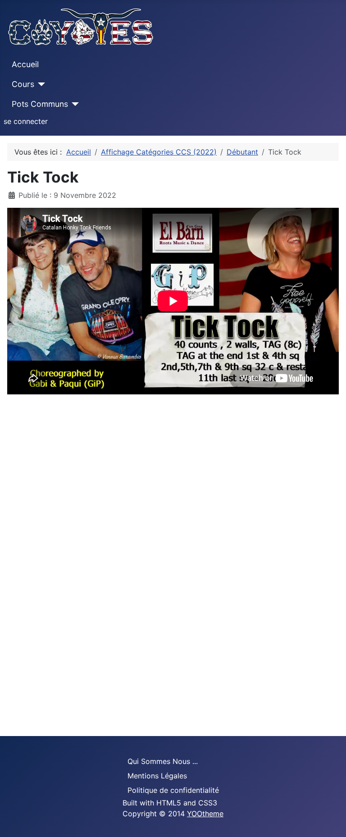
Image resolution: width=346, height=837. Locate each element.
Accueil (25, 64)
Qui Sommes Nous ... (162, 761)
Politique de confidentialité (173, 790)
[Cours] (40, 84)
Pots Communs (40, 104)
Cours (23, 84)
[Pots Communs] (73, 104)
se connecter (26, 121)
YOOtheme (205, 813)
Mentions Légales (157, 775)
